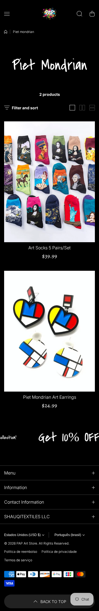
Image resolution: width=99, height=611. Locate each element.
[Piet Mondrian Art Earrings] (49, 331)
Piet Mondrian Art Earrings (49, 397)
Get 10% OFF (65, 437)
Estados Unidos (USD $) (22, 535)
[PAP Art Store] (49, 14)
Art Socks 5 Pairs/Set (49, 247)
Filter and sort (25, 107)
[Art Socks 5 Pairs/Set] (49, 181)
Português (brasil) (67, 535)
